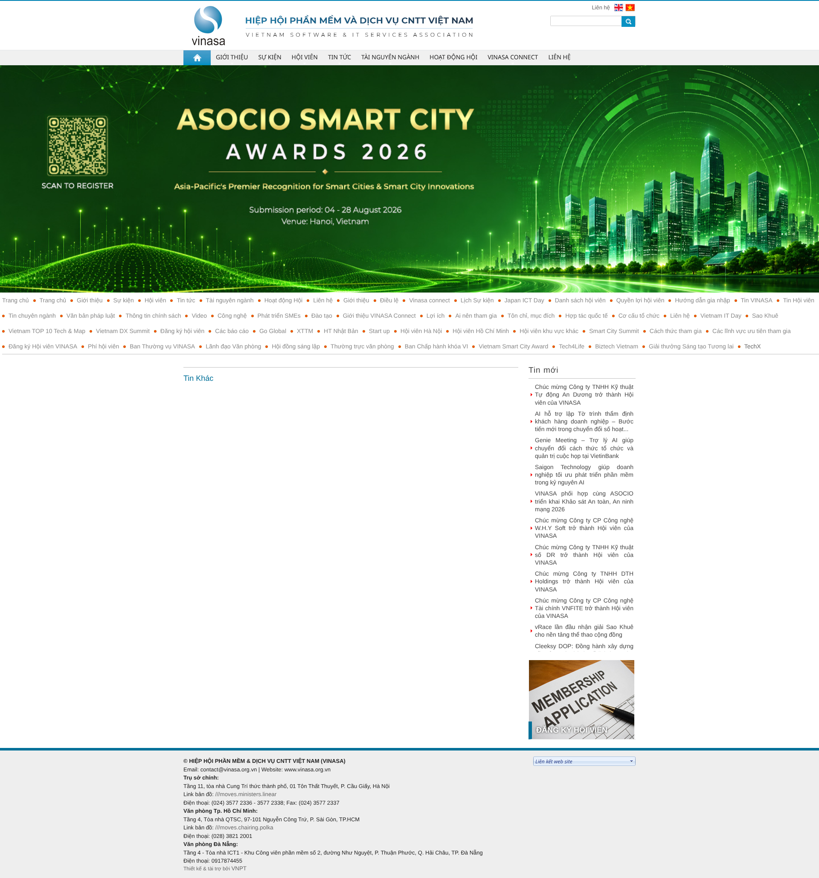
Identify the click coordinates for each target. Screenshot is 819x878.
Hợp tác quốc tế (586, 315)
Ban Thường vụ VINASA (162, 346)
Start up (379, 330)
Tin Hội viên (798, 300)
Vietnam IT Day (720, 315)
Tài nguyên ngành (230, 300)
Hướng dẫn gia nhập (702, 300)
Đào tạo (321, 315)
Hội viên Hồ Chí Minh (481, 330)
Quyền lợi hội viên (640, 300)
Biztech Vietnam (616, 346)
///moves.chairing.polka (244, 827)
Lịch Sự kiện (477, 300)
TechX (752, 346)
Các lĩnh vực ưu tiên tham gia (751, 330)
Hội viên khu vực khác (549, 330)
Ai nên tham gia (476, 315)
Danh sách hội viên (580, 300)
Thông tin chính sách (153, 315)
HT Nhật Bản (341, 330)
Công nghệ (232, 315)
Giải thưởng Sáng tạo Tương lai (691, 346)
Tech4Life (571, 346)
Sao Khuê (765, 315)
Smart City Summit (614, 330)
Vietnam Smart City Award (513, 346)
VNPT (239, 868)
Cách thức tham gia (676, 330)
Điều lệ (389, 300)
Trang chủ (15, 300)
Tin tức (186, 300)
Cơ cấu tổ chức (639, 315)
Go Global (272, 330)
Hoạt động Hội (283, 300)
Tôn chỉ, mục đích (531, 315)
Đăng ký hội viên (182, 330)
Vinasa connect (429, 300)
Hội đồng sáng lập (296, 346)
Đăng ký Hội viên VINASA (43, 346)
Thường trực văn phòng (362, 346)
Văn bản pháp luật (91, 315)
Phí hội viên (103, 346)
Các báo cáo (232, 330)
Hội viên (155, 300)
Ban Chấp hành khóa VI (436, 346)
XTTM (305, 330)
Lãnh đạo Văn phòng (233, 346)
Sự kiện (123, 300)
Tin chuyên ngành (32, 315)
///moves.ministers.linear (245, 794)
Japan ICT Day (524, 300)
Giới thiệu (90, 300)
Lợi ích (436, 315)
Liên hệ (601, 7)
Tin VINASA (757, 300)
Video (199, 315)
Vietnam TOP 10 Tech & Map (47, 330)
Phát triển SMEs (279, 315)
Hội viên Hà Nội (421, 330)
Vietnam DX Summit (123, 330)
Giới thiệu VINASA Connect (379, 315)
